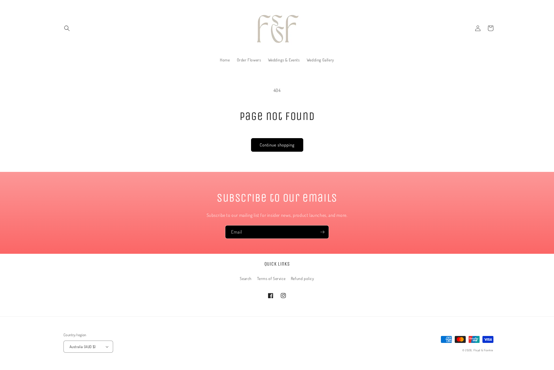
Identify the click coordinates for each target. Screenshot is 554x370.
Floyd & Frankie (483, 350)
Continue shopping (277, 145)
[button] (67, 28)
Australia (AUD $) (83, 346)
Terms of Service (271, 278)
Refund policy (302, 278)
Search (246, 278)
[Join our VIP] (322, 232)
